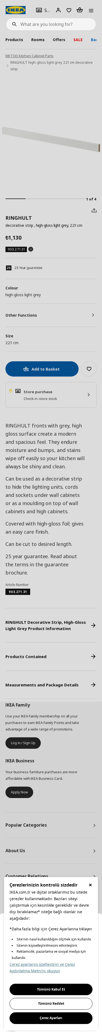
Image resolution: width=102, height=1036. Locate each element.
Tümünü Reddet (51, 1003)
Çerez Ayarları (51, 1018)
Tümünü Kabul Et (51, 989)
